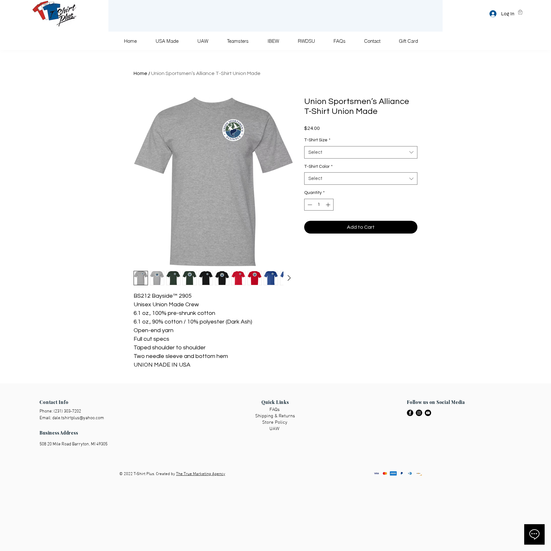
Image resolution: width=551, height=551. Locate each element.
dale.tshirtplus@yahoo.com (78, 418)
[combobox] (360, 152)
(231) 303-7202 (67, 411)
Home (140, 73)
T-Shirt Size (317, 140)
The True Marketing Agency (200, 474)
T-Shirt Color (318, 166)
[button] (520, 12)
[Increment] (329, 204)
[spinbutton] (319, 204)
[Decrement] (309, 204)
